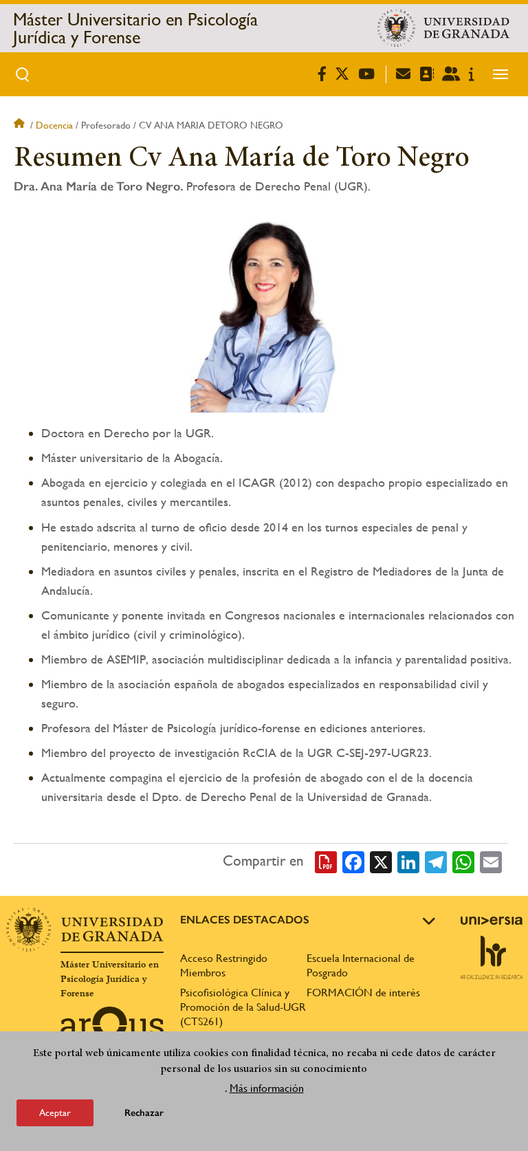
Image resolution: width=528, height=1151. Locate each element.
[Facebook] (353, 861)
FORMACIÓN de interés (363, 992)
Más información (267, 1088)
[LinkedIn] (408, 861)
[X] (381, 861)
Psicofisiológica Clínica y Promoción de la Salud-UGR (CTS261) (243, 1007)
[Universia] (491, 921)
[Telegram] (436, 861)
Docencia (54, 125)
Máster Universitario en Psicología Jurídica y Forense (135, 28)
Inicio (21, 125)
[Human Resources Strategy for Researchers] (491, 957)
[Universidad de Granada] (443, 28)
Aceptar (55, 1112)
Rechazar (144, 1113)
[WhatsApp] (463, 861)
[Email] (491, 861)
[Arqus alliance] (112, 1029)
